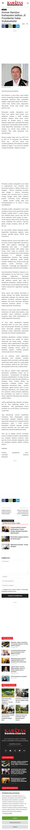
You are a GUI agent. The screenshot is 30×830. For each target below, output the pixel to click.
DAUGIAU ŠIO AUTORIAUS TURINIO (11, 523)
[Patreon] (20, 751)
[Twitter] (15, 751)
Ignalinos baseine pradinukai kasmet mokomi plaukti (6, 512)
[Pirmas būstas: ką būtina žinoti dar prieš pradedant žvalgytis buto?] (8, 709)
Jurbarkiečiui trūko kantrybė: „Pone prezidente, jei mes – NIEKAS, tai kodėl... (18, 652)
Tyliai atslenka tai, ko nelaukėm (19, 676)
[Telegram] (18, 26)
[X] (6, 26)
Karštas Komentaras (6, 23)
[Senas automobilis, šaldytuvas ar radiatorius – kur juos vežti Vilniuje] (8, 692)
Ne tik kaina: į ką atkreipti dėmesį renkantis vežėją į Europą (22, 700)
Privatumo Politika (7, 813)
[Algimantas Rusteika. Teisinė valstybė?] (6, 546)
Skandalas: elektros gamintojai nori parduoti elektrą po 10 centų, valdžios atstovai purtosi (19, 763)
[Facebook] (3, 26)
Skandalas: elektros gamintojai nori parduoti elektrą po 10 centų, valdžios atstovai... (19, 644)
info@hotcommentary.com (15, 745)
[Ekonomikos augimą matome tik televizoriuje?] (6, 539)
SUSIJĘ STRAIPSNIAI (8, 521)
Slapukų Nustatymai (15, 822)
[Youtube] (10, 751)
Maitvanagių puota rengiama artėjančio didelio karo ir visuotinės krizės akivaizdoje (18, 660)
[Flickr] (24, 751)
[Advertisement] (15, 47)
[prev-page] (3, 552)
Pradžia (3, 7)
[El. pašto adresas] (14, 26)
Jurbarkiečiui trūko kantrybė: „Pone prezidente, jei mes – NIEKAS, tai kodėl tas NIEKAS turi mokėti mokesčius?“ (19, 771)
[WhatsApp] (10, 26)
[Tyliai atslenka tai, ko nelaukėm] (6, 678)
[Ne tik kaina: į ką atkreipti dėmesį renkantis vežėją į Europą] (22, 692)
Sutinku (15, 818)
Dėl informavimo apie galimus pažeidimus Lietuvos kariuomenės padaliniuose (22, 513)
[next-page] (5, 552)
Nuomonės (9, 7)
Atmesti (15, 827)
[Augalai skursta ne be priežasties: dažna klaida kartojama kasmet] (22, 709)
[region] (15, 810)
